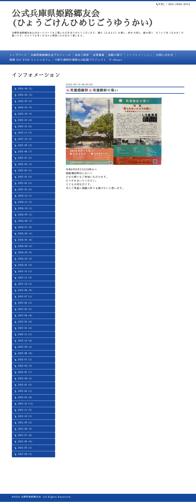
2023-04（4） (25, 315)
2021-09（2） (25, 423)
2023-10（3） (25, 284)
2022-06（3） (25, 366)
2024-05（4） (25, 240)
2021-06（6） (25, 442)
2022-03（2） (25, 385)
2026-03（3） (25, 108)
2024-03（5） (25, 252)
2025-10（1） (25, 139)
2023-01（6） (25, 328)
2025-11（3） (25, 133)
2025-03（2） (25, 177)
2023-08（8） (25, 290)
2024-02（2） (25, 259)
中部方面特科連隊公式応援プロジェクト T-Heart (88, 59)
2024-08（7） (25, 221)
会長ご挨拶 (82, 55)
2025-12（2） (25, 126)
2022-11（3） (25, 334)
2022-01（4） (25, 397)
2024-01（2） (25, 265)
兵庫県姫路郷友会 (31, 497)
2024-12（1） (25, 196)
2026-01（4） (25, 120)
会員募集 (98, 55)
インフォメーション (139, 55)
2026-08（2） (25, 89)
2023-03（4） (25, 322)
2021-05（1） (25, 448)
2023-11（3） (25, 278)
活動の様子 (115, 55)
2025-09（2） (25, 145)
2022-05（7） (25, 372)
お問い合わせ (164, 55)
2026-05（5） (25, 101)
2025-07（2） (25, 158)
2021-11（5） (25, 410)
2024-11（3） (25, 202)
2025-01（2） (25, 189)
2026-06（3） (25, 95)
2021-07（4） (25, 435)
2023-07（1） (25, 297)
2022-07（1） (25, 360)
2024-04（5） (25, 246)
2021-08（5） (25, 429)
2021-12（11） (26, 404)
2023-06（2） (25, 303)
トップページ (18, 55)
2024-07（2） (25, 227)
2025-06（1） (25, 164)
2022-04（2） (25, 379)
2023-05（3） (25, 309)
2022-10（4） (25, 341)
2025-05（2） (25, 171)
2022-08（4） (25, 353)
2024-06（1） (25, 234)
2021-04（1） (25, 454)
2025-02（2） (25, 183)
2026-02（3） (25, 114)
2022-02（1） (25, 391)
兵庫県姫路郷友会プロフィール (51, 55)
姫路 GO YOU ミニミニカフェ (30, 59)
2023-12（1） (25, 271)
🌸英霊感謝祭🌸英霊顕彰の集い (92, 90)
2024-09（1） (25, 215)
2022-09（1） (25, 347)
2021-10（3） (25, 416)
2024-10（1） (25, 208)
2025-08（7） (25, 152)
